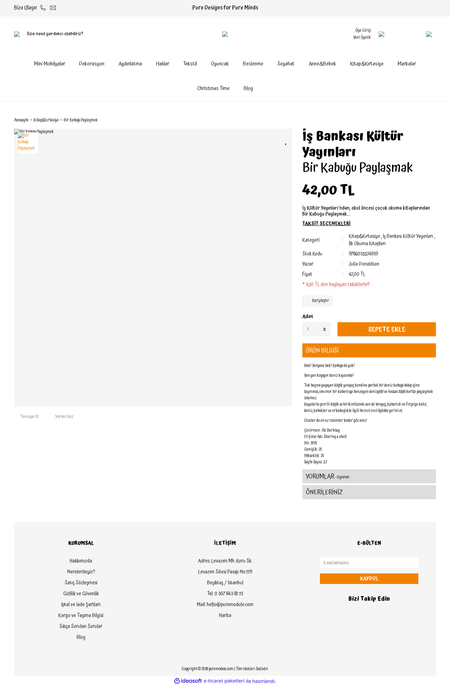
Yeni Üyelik (362, 37)
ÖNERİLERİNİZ (324, 492)
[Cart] (415, 34)
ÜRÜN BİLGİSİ (322, 350)
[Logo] (225, 34)
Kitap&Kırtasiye (364, 236)
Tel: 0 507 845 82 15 (225, 594)
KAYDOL (369, 579)
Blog (248, 88)
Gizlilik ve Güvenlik (81, 594)
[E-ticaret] (224, 681)
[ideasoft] (188, 681)
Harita (225, 616)
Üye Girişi (363, 30)
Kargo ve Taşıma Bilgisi (80, 616)
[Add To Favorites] (286, 140)
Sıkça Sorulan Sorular (80, 626)
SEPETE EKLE (386, 329)
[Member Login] (381, 34)
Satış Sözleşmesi (81, 583)
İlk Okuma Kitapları (367, 244)
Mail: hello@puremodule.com (225, 605)
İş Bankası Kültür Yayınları (353, 144)
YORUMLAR (327, 476)
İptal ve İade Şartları (81, 605)
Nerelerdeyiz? (81, 572)
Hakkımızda (81, 561)
